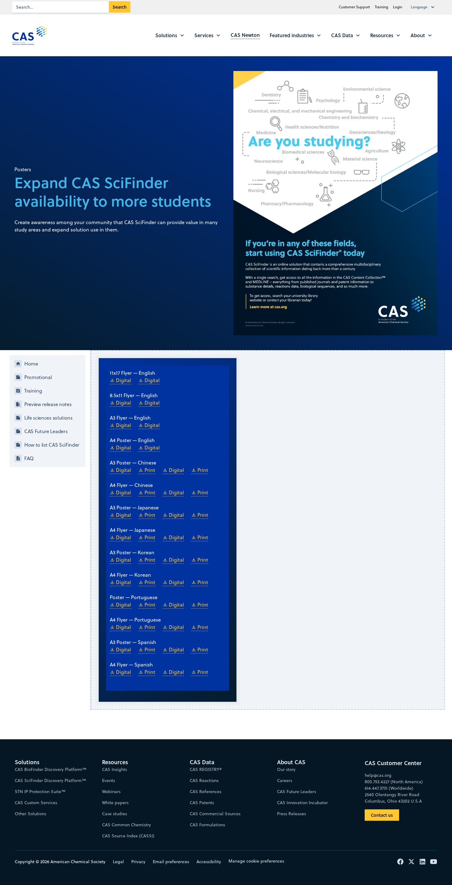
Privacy (138, 862)
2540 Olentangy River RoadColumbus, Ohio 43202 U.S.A (393, 798)
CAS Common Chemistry (126, 825)
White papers (115, 803)
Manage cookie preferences (256, 861)
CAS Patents (202, 803)
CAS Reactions (204, 780)
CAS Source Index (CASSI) (128, 836)
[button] (424, 7)
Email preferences (171, 862)
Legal (118, 862)
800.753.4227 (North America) (394, 782)
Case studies (114, 814)
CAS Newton (245, 34)
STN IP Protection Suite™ (40, 791)
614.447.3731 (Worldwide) (389, 788)
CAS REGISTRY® (206, 769)
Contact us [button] (382, 815)
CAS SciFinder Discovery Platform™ (50, 780)
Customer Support (354, 7)
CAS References (205, 791)
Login (397, 7)
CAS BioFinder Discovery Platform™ (50, 769)
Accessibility (208, 862)
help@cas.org (378, 775)
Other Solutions (30, 814)
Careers (284, 780)
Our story (286, 769)
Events (108, 780)
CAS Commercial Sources (215, 814)
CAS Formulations (207, 825)
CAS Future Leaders (296, 791)
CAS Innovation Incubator (302, 803)
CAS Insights (114, 769)
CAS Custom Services (36, 803)
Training (381, 7)
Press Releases (291, 814)
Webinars (111, 791)
